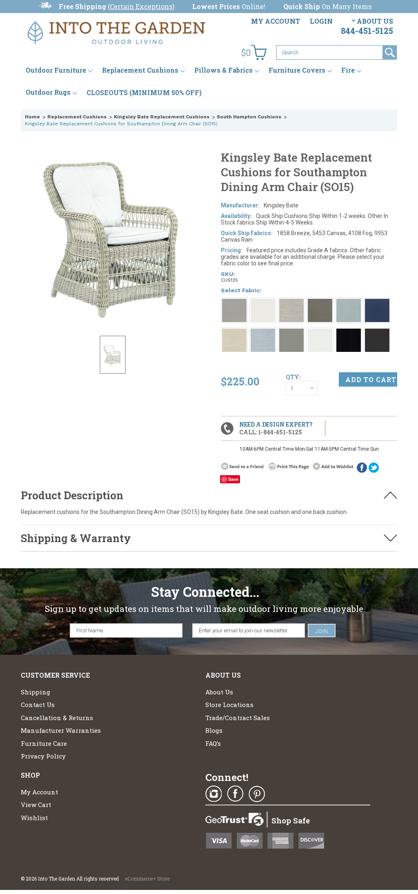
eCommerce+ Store (147, 878)
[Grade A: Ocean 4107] (262, 332)
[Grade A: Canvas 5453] (262, 302)
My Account (275, 21)
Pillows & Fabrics (223, 70)
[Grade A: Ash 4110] (320, 302)
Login (321, 21)
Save (233, 479)
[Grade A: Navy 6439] (377, 302)
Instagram (213, 794)
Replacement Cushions (140, 70)
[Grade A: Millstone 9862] (377, 332)
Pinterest (257, 794)
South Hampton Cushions (249, 117)
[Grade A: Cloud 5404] (320, 332)
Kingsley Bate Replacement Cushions (161, 117)
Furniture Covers (297, 70)
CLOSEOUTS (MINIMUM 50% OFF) (144, 92)
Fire (348, 70)
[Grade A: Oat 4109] (234, 332)
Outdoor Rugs (48, 92)
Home (32, 117)
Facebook (235, 794)
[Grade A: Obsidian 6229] (348, 332)
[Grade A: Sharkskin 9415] (291, 332)
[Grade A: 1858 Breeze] (348, 302)
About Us (375, 21)
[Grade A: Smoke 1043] (234, 302)
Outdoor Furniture (56, 70)
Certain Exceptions (141, 6)
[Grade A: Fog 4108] (291, 302)
